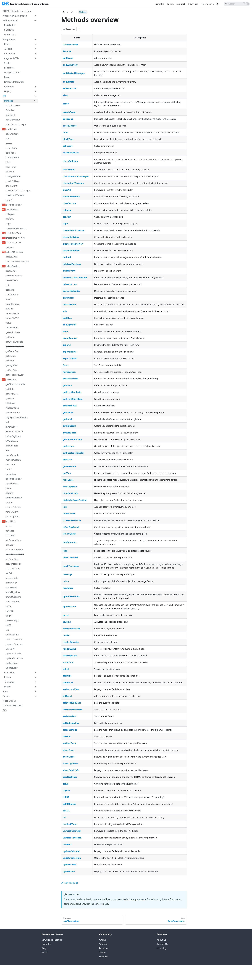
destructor (68, 297)
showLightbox (70, 763)
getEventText (70, 405)
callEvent (67, 145)
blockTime (68, 139)
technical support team (135, 899)
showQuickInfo (71, 770)
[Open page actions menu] (78, 29)
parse (66, 615)
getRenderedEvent (72, 439)
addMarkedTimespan (74, 73)
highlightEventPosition (75, 500)
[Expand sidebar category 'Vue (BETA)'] (35, 53)
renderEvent (69, 648)
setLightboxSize (71, 723)
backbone (68, 118)
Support (181, 3)
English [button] (208, 3)
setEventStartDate (72, 709)
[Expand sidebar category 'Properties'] (35, 672)
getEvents (68, 412)
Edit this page (71, 882)
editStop (67, 318)
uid (64, 817)
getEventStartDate (72, 399)
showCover (68, 750)
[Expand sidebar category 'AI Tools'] (35, 49)
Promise (67, 51)
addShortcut (69, 88)
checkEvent (69, 169)
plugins (67, 621)
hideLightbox (70, 486)
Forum (170, 3)
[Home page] (63, 12)
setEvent (67, 696)
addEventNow (70, 64)
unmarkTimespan (72, 837)
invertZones (69, 513)
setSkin (67, 736)
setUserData (69, 743)
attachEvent (69, 112)
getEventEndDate (72, 392)
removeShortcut (71, 628)
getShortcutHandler (73, 452)
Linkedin (103, 956)
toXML (66, 810)
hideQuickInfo (70, 493)
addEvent (68, 58)
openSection (69, 606)
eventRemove (70, 338)
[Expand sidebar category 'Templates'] (35, 682)
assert (66, 103)
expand (67, 344)
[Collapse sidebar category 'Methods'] (35, 101)
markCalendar (70, 557)
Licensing (161, 948)
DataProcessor (70, 44)
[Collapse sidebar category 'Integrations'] (35, 39)
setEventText (69, 716)
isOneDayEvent (71, 527)
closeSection (69, 203)
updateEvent (69, 864)
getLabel (67, 419)
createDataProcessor (74, 230)
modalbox (68, 588)
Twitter (102, 952)
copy (65, 223)
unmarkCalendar (72, 830)
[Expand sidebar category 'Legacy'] (35, 91)
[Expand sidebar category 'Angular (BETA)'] (35, 58)
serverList (68, 682)
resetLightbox (70, 655)
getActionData (70, 378)
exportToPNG (70, 358)
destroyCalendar (71, 291)
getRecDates (69, 432)
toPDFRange (69, 804)
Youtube (103, 944)
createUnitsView (71, 250)
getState (67, 459)
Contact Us (162, 944)
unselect (67, 844)
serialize (67, 675)
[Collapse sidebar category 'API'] (35, 96)
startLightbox (70, 776)
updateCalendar (71, 851)
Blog (43, 948)
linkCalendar (69, 542)
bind (65, 132)
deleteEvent (69, 270)
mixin (66, 581)
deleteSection (70, 284)
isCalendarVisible (72, 520)
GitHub (102, 939)
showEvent (68, 756)
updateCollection (72, 857)
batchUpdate (70, 125)
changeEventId (71, 152)
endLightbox (69, 324)
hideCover (68, 479)
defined (67, 257)
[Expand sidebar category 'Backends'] (35, 87)
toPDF (66, 797)
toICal (66, 783)
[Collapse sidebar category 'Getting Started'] (35, 20)
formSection (69, 371)
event (66, 331)
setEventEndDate (72, 702)
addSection (69, 81)
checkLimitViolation (73, 183)
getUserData (69, 466)
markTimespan (71, 566)
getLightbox (69, 425)
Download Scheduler (51, 939)
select (66, 669)
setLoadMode (70, 729)
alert (65, 95)
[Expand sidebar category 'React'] (35, 44)
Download (193, 3)
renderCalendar (71, 642)
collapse (67, 210)
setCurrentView (71, 689)
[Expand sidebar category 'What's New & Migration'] (35, 16)
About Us (161, 939)
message (67, 574)
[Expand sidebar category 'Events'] (35, 677)
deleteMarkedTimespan (75, 277)
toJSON (66, 790)
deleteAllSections (72, 264)
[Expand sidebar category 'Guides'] (35, 696)
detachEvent (69, 304)
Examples (159, 3)
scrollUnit (68, 662)
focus (66, 365)
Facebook (104, 948)
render (66, 635)
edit (65, 311)
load (65, 550)
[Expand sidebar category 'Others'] (35, 687)
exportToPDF (69, 351)
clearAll (67, 189)
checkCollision (70, 161)
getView (67, 473)
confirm (67, 216)
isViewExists (69, 533)
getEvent (67, 385)
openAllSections (71, 596)
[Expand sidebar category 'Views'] (35, 691)
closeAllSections (71, 196)
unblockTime (70, 824)
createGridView (71, 237)
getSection (68, 446)
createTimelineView (73, 243)
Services (98, 903)
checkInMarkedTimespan (76, 176)
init (65, 506)
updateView (69, 871)
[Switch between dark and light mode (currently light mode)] (218, 4)
